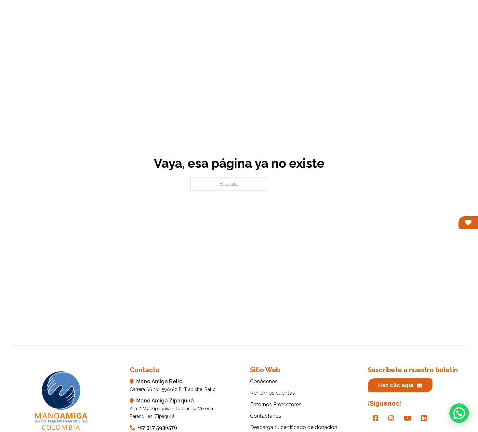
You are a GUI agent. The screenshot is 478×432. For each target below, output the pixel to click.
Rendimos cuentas (306, 19)
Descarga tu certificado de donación (293, 427)
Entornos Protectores (380, 19)
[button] (459, 413)
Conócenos (249, 19)
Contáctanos (445, 19)
